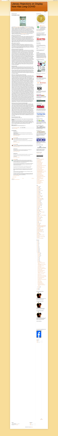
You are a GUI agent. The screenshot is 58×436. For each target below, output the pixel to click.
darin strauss (38, 213)
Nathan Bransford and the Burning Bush (42, 279)
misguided (38, 186)
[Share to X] (23, 127)
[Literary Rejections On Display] (38, 337)
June (38, 258)
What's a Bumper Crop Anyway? (41, 267)
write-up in (22, 33)
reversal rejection (39, 205)
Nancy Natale (14, 144)
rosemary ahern (38, 202)
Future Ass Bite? (39, 183)
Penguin (14, 27)
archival (38, 206)
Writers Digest (25, 33)
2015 (37, 247)
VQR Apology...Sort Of (39, 166)
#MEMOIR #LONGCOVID (40, 229)
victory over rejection (15, 128)
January (39, 287)
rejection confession (39, 190)
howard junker (38, 218)
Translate (17, 424)
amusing (38, 194)
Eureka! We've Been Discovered (40, 172)
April (38, 260)
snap (37, 232)
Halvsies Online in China (40, 271)
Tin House (38, 228)
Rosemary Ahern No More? (40, 178)
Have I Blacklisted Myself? (40, 182)
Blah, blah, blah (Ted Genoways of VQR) (41, 165)
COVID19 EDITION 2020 (39, 199)
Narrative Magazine (39, 209)
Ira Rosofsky (14, 159)
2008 (37, 288)
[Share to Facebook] (24, 127)
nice (37, 221)
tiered (37, 222)
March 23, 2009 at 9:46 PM (16, 175)
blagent (38, 214)
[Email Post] (20, 127)
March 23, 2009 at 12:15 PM (16, 151)
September (39, 255)
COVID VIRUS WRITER (39, 198)
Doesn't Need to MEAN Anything (41, 270)
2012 (37, 249)
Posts (31, 423)
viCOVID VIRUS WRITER (39, 238)
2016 (37, 246)
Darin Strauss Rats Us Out (40, 162)
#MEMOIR (38, 233)
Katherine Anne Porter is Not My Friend (42, 275)
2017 (37, 245)
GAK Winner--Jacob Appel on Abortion (42, 268)
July (38, 257)
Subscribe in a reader (39, 153)
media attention (38, 203)
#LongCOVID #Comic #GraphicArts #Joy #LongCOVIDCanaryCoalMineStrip (41, 225)
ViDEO (38, 197)
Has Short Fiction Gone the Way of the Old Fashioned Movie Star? (41, 171)
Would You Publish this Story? (40, 175)
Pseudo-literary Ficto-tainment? (40, 169)
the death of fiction (39, 193)
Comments (38, 342)
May (38, 259)
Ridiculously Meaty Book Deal (41, 277)
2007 (37, 289)
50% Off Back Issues (40, 278)
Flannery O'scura (39, 274)
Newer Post (13, 178)
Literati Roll (38, 179)
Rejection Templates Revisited (40, 180)
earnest (38, 189)
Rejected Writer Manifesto (40, 170)
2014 (37, 248)
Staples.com (41, 419)
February (39, 286)
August (38, 256)
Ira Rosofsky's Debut (40, 269)
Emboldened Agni (39, 161)
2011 (37, 250)
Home (23, 178)
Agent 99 (38, 210)
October (39, 254)
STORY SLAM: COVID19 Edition (40, 236)
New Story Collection (39, 217)
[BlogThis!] (22, 127)
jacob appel (38, 201)
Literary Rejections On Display (39, 330)
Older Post (33, 178)
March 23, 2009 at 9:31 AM (16, 135)
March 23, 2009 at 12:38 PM (16, 157)
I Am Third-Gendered (39, 173)
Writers (38, 237)
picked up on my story (27, 27)
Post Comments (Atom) (17, 179)
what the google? (39, 207)
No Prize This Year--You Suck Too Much (42, 276)
